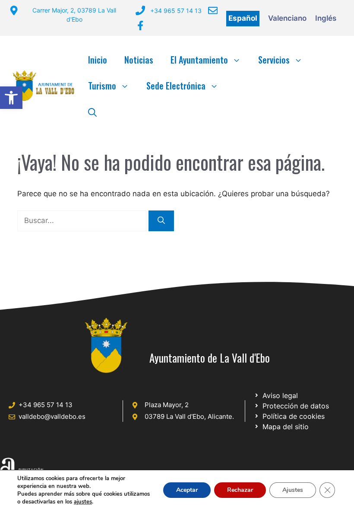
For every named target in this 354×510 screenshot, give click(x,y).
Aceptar (187, 490)
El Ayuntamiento (199, 59)
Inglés (325, 18)
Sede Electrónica (175, 85)
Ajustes (292, 490)
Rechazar (240, 490)
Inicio (97, 59)
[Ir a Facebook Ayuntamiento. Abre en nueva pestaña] (140, 25)
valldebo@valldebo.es (52, 416)
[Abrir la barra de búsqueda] (92, 111)
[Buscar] (161, 220)
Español (242, 18)
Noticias (138, 59)
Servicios (274, 59)
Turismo (102, 85)
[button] (11, 97)
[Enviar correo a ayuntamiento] (213, 10)
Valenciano (287, 18)
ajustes (83, 502)
